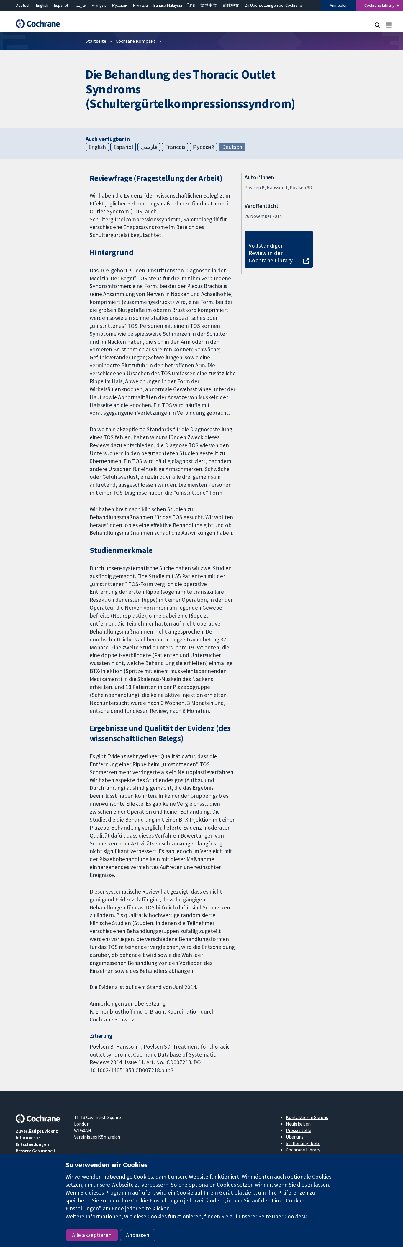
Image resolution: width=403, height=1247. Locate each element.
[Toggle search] (377, 25)
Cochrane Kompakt (135, 41)
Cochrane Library (379, 5)
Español (61, 5)
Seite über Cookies (281, 1216)
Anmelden (339, 5)
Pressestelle (298, 1130)
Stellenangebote (303, 1143)
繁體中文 (208, 5)
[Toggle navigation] (388, 25)
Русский (119, 5)
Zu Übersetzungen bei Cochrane (273, 5)
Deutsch (23, 5)
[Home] (41, 23)
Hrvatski (140, 5)
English (42, 5)
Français (99, 5)
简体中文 (231, 5)
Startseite (96, 41)
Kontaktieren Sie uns (307, 1117)
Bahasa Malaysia (167, 5)
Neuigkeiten (298, 1124)
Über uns (295, 1137)
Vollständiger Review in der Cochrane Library (271, 253)
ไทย (191, 5)
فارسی (79, 5)
